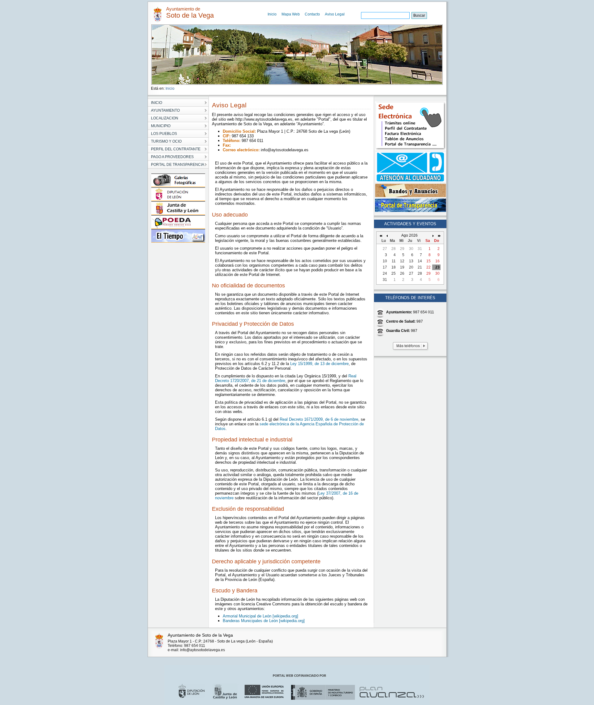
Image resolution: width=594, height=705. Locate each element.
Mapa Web (291, 14)
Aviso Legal (335, 14)
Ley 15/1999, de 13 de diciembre (319, 363)
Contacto (312, 14)
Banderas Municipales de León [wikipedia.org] (264, 620)
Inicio (272, 14)
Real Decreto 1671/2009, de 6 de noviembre (319, 419)
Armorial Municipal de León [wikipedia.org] (260, 616)
